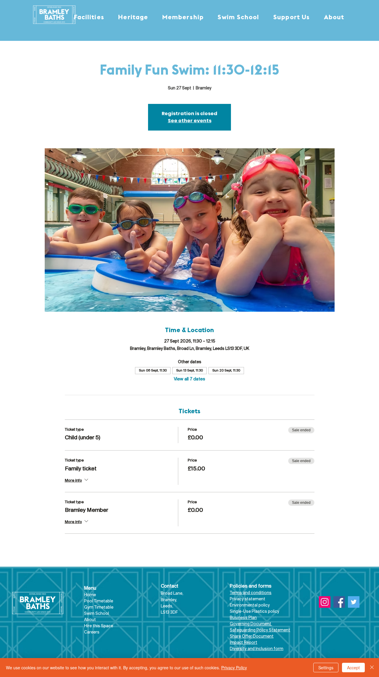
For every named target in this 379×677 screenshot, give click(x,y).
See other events (189, 120)
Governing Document (251, 624)
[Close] (371, 667)
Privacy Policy (234, 667)
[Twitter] (353, 602)
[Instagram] (324, 602)
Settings (325, 667)
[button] (89, 17)
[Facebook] (339, 602)
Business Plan (243, 618)
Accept (353, 667)
